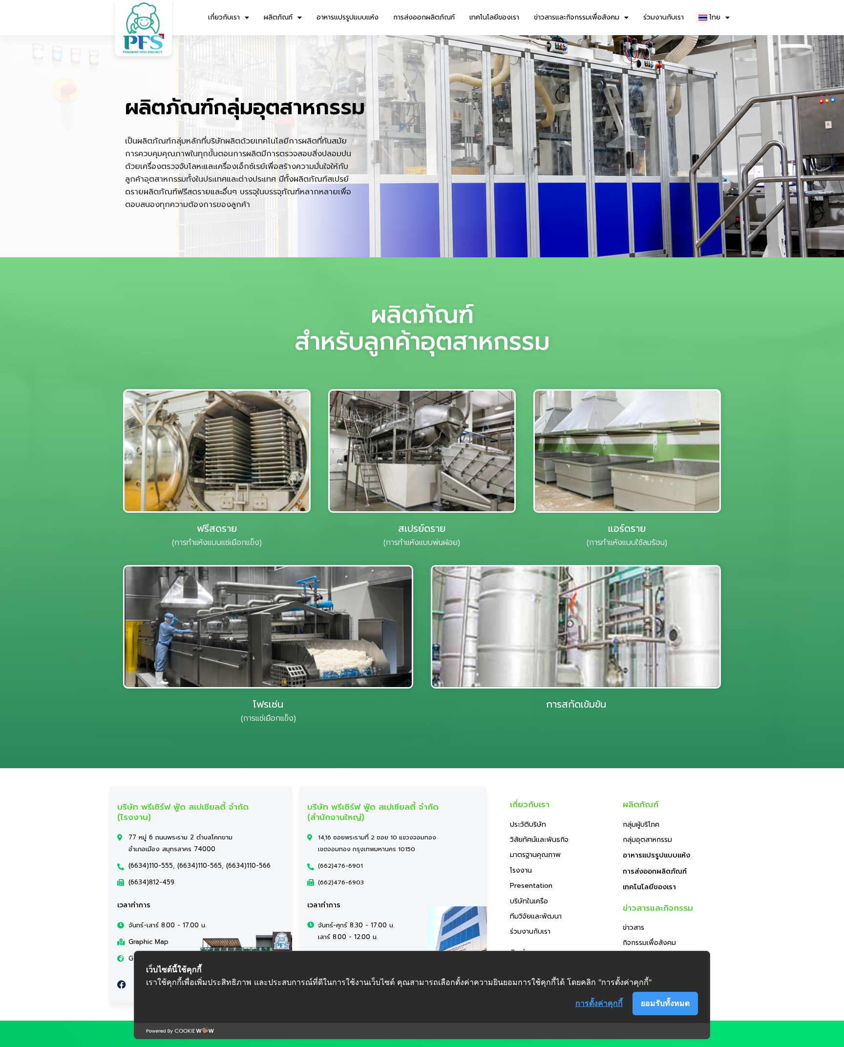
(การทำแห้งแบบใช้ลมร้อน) (627, 542)
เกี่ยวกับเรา (224, 17)
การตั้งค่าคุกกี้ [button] (599, 1003)
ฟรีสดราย (217, 528)
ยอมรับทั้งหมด (665, 1003)
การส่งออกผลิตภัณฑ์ (424, 17)
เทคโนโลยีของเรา (494, 17)
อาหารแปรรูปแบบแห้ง (347, 17)
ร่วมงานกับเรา (663, 17)
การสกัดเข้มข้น (576, 704)
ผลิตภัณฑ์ (278, 17)
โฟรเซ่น (268, 704)
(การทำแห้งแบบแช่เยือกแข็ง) (217, 542)
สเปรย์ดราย (421, 528)
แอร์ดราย (627, 528)
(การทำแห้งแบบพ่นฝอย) (421, 542)
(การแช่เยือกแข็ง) (268, 718)
